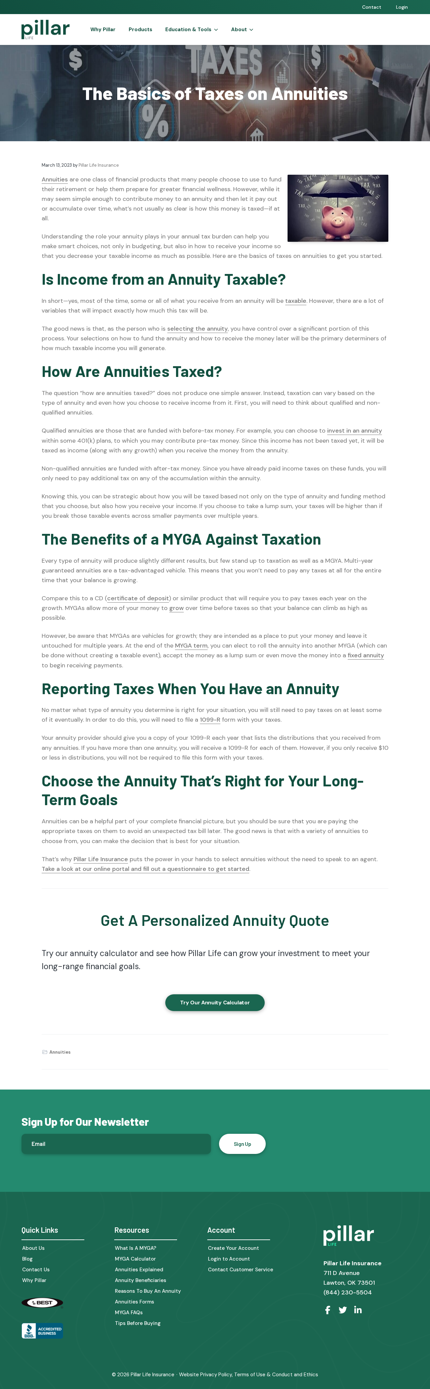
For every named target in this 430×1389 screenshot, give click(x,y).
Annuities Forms (134, 1301)
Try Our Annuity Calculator (215, 1002)
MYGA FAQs (129, 1312)
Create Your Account (233, 1248)
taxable (295, 301)
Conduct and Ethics (295, 1374)
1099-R (210, 720)
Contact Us (36, 1269)
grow (176, 608)
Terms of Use (249, 1374)
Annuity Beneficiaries (140, 1280)
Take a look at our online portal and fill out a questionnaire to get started (145, 869)
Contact (371, 7)
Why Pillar (34, 1280)
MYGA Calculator (135, 1259)
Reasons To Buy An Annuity (148, 1291)
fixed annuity (366, 655)
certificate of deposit (138, 598)
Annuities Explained (139, 1269)
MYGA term (191, 646)
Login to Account (229, 1259)
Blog (27, 1259)
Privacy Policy (216, 1374)
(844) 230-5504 (348, 1292)
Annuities (55, 179)
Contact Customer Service (240, 1269)
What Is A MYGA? (135, 1248)
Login (402, 7)
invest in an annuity (354, 431)
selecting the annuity (197, 329)
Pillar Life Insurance (101, 859)
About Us (33, 1248)
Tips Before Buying (138, 1323)
